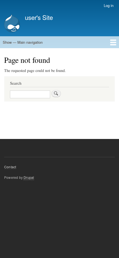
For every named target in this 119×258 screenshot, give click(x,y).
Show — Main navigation (23, 42)
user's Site (39, 17)
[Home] (12, 24)
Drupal (29, 177)
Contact (10, 166)
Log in (108, 5)
